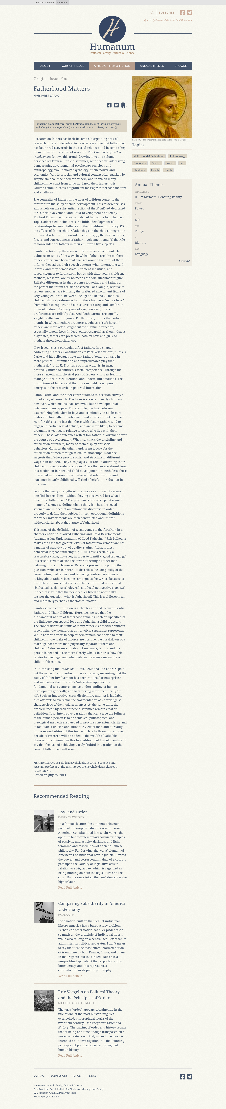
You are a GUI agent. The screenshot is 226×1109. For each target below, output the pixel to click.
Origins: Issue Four (51, 78)
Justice (170, 163)
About (45, 66)
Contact (39, 1075)
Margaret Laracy (47, 95)
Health (155, 170)
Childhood (140, 170)
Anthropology (178, 156)
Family (168, 170)
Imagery (78, 1075)
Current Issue (73, 66)
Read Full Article (70, 887)
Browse (181, 66)
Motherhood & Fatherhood (149, 156)
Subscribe (166, 12)
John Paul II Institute (44, 2)
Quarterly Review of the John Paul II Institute (168, 20)
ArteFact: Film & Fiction (112, 66)
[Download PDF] (124, 105)
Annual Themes (152, 66)
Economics (140, 163)
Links (92, 1075)
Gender (156, 163)
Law (182, 163)
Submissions (59, 1075)
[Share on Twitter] (116, 105)
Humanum (62, 2)
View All (184, 261)
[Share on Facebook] (109, 105)
